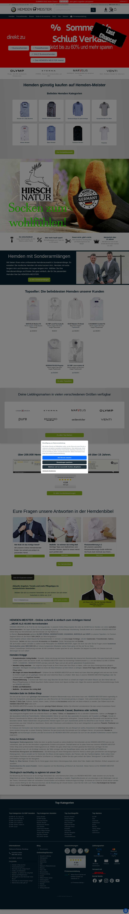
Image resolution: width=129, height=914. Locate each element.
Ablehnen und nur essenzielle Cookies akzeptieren (64, 467)
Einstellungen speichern (64, 462)
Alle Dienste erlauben (64, 457)
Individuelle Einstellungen (49, 471)
